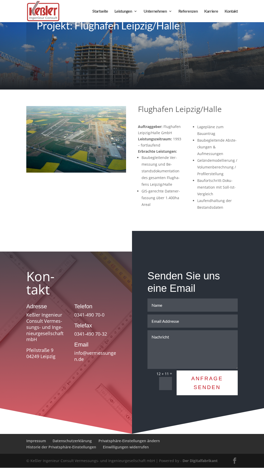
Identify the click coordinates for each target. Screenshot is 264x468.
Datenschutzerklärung (72, 440)
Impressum (36, 440)
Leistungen (123, 11)
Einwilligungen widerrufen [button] (126, 447)
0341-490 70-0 (89, 315)
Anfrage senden (207, 383)
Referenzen (188, 11)
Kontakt (231, 11)
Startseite (100, 11)
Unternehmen (155, 11)
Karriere (211, 11)
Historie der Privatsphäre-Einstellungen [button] (61, 447)
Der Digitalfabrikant (200, 460)
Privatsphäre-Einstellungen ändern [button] (129, 440)
